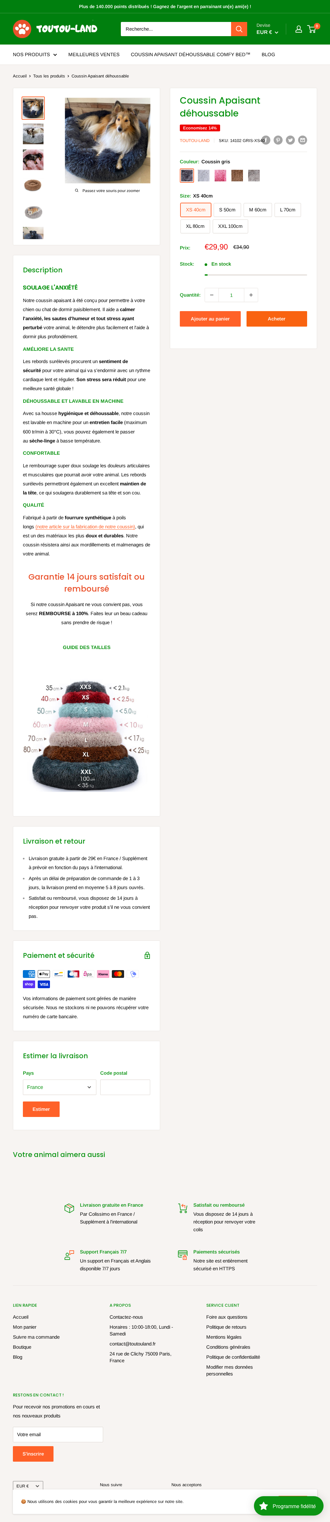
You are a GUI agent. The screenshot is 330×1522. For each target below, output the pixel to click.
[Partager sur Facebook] (265, 140)
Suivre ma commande (36, 1337)
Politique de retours (226, 1327)
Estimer (41, 1109)
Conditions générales (228, 1347)
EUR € (22, 1486)
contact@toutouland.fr (133, 1343)
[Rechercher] (239, 29)
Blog (17, 1357)
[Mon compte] (299, 29)
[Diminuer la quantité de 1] (211, 295)
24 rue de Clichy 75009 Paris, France (140, 1357)
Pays (28, 1073)
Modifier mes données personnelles (229, 1370)
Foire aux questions (227, 1317)
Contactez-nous (126, 1317)
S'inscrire (33, 1453)
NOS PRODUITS (31, 54)
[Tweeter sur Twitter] (290, 140)
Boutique (22, 1347)
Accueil (20, 76)
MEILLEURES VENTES (94, 54)
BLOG (268, 54)
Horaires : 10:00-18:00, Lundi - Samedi (141, 1330)
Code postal (113, 1073)
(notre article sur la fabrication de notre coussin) (85, 526)
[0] (312, 29)
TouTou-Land (194, 140)
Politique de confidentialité (233, 1357)
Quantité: (190, 295)
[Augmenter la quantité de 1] (251, 295)
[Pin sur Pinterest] (278, 140)
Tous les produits (49, 76)
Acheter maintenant (276, 321)
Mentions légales (224, 1337)
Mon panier (24, 1327)
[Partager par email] (302, 140)
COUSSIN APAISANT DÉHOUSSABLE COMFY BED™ (190, 54)
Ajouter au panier (210, 318)
